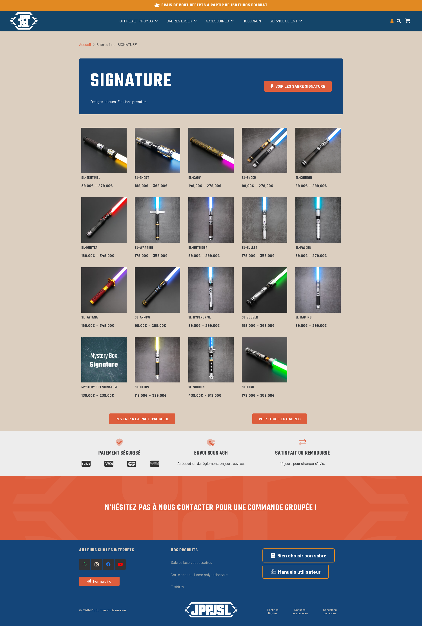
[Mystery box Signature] (104, 359)
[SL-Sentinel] (104, 150)
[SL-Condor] (318, 150)
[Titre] (23, 21)
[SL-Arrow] (157, 290)
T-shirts (177, 586)
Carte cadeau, (182, 574)
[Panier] (408, 21)
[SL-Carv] (211, 150)
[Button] (392, 21)
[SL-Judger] (264, 290)
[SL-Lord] (264, 359)
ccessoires (203, 562)
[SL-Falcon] (318, 220)
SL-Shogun (196, 387)
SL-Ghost (142, 178)
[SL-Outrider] (211, 220)
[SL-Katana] (104, 290)
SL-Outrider (197, 248)
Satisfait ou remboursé (302, 453)
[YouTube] (120, 564)
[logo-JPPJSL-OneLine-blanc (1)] (211, 610)
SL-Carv (194, 178)
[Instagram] (96, 564)
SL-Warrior (144, 248)
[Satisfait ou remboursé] (302, 442)
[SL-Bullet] (264, 220)
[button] (398, 21)
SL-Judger (250, 317)
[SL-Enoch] (264, 150)
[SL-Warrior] (157, 220)
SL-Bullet (249, 248)
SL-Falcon (303, 248)
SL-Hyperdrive (199, 317)
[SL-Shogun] (211, 359)
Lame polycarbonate (211, 574)
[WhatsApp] (84, 564)
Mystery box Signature (99, 387)
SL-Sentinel (90, 178)
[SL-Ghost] (157, 150)
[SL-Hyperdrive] (211, 290)
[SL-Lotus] (157, 359)
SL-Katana (89, 317)
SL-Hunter (89, 248)
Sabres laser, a (183, 562)
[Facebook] (108, 564)
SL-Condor (303, 178)
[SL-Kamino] (318, 290)
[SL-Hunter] (104, 220)
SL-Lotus (142, 387)
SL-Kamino (303, 317)
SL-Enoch (249, 178)
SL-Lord (248, 387)
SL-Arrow (142, 317)
